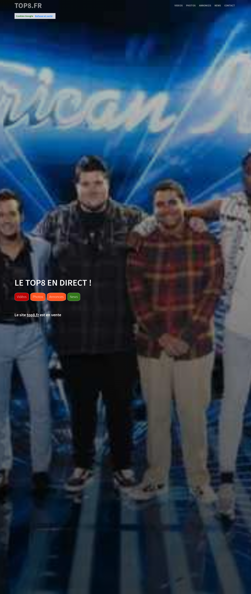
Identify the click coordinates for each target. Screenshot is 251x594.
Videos (178, 5)
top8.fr (28, 5)
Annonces (205, 5)
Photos (191, 5)
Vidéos (22, 296)
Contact (229, 5)
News (218, 5)
